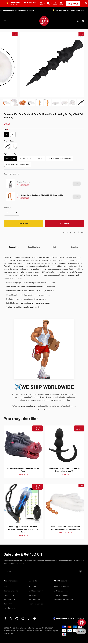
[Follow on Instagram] (22, 618)
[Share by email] (82, 232)
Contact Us (8, 604)
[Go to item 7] (56, 103)
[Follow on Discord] (16, 618)
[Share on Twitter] (75, 232)
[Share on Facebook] (71, 232)
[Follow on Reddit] (34, 618)
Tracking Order (9, 595)
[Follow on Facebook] (5, 618)
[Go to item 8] (64, 103)
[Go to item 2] (14, 103)
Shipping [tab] (74, 247)
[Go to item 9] (72, 103)
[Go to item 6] (47, 103)
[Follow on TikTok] (28, 618)
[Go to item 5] (39, 103)
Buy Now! (73, 3)
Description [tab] (14, 247)
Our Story (33, 586)
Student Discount (61, 595)
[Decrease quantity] (7, 212)
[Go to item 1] (6, 103)
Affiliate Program (36, 591)
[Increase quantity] (16, 212)
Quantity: (7, 207)
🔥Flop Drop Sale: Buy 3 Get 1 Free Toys (65, 10)
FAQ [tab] (54, 247)
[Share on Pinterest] (78, 232)
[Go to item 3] (23, 103)
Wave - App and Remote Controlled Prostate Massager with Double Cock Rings (23, 529)
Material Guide (9, 608)
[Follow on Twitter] (11, 618)
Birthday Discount (61, 591)
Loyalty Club (34, 595)
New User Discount (61, 586)
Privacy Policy (34, 599)
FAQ (5, 586)
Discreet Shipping (11, 591)
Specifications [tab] (34, 247)
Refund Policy (9, 599)
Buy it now (64, 223)
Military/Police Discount (63, 599)
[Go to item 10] (80, 103)
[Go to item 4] (31, 103)
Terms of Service (36, 604)
